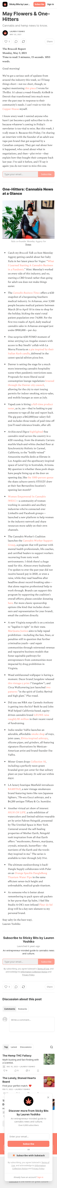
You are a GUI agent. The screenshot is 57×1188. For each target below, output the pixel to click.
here (10, 603)
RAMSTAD (14, 789)
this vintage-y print (18, 683)
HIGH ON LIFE (17, 812)
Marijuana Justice (18, 631)
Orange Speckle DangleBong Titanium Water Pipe (27, 875)
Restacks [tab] (22, 1009)
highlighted (36, 432)
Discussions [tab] (25, 1047)
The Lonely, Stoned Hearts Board (19, 1080)
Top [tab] (6, 1047)
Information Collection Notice (34, 971)
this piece (30, 88)
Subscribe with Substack (31, 1155)
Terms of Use (43, 968)
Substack (13, 1181)
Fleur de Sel (46, 905)
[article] (28, 1063)
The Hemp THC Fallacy (16, 1055)
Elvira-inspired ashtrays (34, 738)
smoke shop (38, 734)
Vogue (28, 244)
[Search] (51, 1047)
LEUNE (38, 715)
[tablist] (15, 1009)
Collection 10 (38, 762)
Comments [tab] (9, 1009)
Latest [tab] (14, 1047)
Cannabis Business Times (26, 293)
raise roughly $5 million (28, 717)
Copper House (10, 109)
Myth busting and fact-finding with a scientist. (20, 1061)
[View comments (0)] (16, 41)
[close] (48, 1097)
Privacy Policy (38, 1168)
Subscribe (39, 4)
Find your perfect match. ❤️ (17, 1085)
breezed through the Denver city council (31, 383)
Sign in (50, 4)
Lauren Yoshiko (17, 31)
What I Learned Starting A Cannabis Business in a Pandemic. (31, 265)
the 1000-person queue (40, 478)
